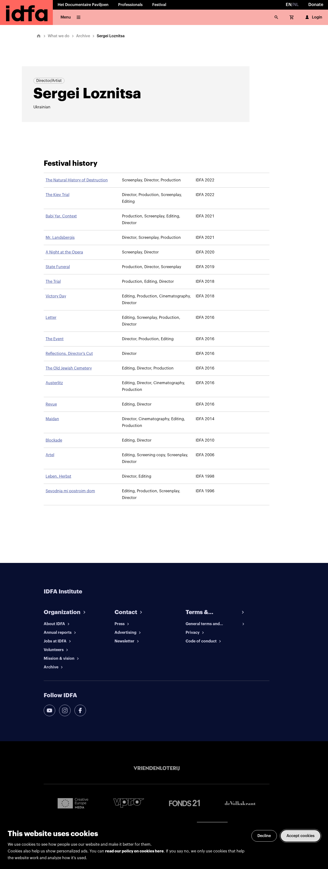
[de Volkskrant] (240, 803)
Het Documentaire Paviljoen (83, 5)
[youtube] (49, 710)
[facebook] (80, 710)
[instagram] (65, 710)
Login (317, 17)
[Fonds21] (184, 803)
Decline (264, 836)
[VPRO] (128, 803)
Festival (159, 5)
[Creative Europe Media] (73, 803)
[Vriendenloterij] (157, 768)
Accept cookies (300, 836)
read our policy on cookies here (134, 851)
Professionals (130, 5)
